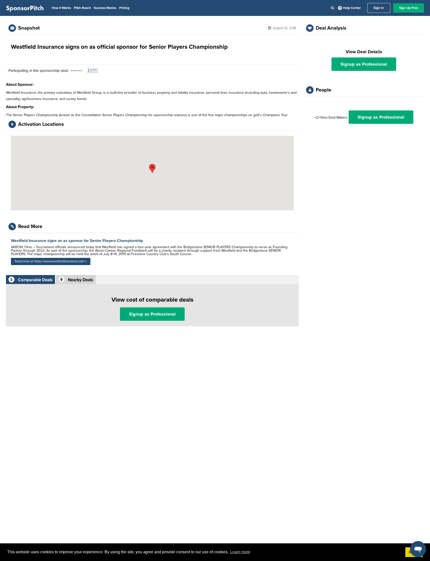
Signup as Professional (152, 314)
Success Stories (105, 8)
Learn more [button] (240, 552)
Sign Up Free (408, 8)
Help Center (352, 8)
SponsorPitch (25, 8)
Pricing (124, 8)
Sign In (379, 8)
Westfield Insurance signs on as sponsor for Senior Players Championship (77, 240)
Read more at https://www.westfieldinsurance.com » (51, 261)
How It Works (61, 8)
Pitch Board (82, 8)
